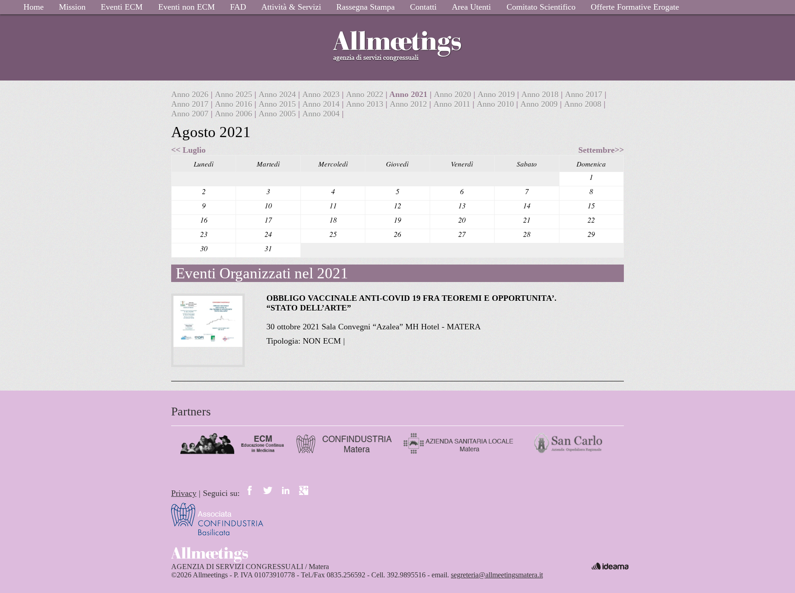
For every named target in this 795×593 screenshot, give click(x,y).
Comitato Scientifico (541, 7)
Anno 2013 (366, 104)
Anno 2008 (584, 104)
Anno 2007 (191, 113)
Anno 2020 (453, 94)
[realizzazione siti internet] (610, 566)
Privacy (183, 493)
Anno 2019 (497, 94)
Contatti (423, 7)
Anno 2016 (234, 104)
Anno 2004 (322, 113)
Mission (72, 7)
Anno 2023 (322, 94)
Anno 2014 (322, 104)
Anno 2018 (541, 94)
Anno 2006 (234, 113)
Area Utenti (471, 7)
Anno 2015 (278, 104)
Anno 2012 (409, 104)
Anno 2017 (585, 94)
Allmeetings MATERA (397, 37)
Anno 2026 (191, 94)
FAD (238, 7)
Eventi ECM (122, 7)
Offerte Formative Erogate (635, 7)
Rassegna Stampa (365, 7)
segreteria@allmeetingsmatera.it (497, 575)
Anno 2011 (452, 104)
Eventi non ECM (186, 7)
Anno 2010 (496, 104)
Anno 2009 (540, 104)
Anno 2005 (278, 113)
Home (33, 7)
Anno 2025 (234, 94)
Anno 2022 (366, 94)
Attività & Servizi (291, 7)
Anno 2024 (278, 94)
